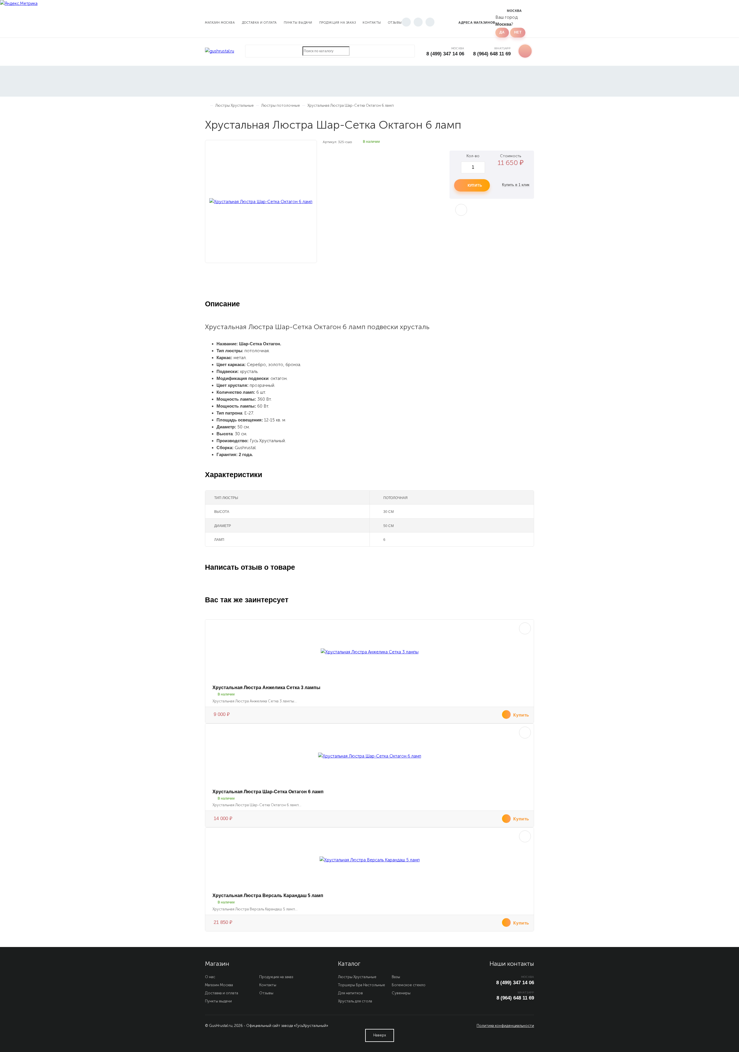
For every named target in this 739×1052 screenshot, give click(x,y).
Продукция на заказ (337, 23)
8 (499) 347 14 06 (445, 54)
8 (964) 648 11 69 (492, 54)
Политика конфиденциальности (505, 1025)
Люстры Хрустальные (357, 977)
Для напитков (350, 993)
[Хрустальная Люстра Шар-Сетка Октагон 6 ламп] (369, 756)
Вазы (396, 977)
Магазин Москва (220, 23)
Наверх (379, 1035)
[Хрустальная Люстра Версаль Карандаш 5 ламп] (369, 860)
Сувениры (401, 993)
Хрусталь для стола (355, 1001)
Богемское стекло (409, 985)
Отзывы (395, 23)
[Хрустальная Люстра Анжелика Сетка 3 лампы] (369, 652)
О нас (210, 977)
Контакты (372, 23)
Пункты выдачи (298, 23)
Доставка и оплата (259, 23)
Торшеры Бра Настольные (361, 985)
